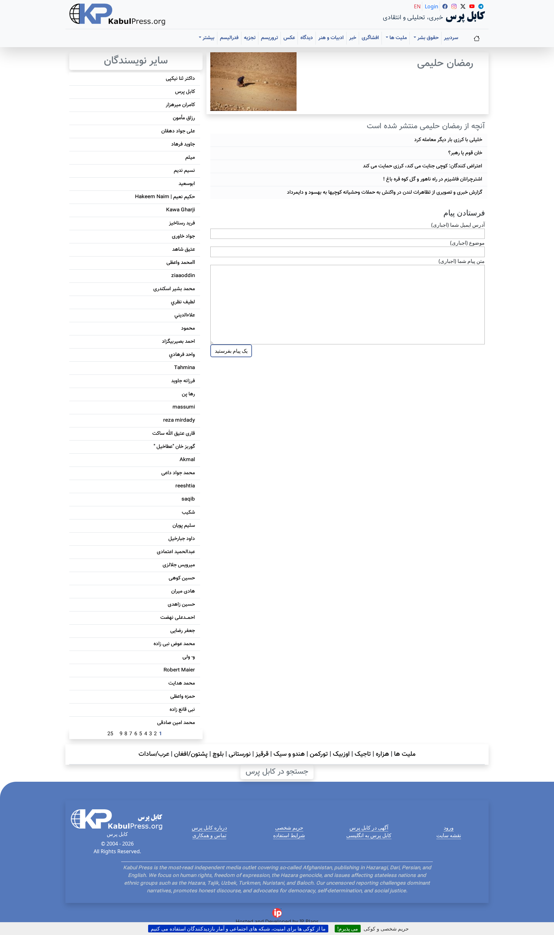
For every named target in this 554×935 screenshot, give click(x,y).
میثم (190, 158)
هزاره (382, 754)
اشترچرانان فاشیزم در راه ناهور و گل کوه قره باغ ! (432, 179)
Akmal (187, 460)
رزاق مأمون (184, 118)
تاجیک (363, 754)
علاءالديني (184, 315)
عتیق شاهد (183, 250)
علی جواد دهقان (178, 131)
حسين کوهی (182, 578)
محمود (188, 328)
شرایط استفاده (289, 835)
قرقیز (262, 754)
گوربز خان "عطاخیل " (174, 447)
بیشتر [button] (207, 38)
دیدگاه (306, 38)
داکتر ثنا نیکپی (180, 79)
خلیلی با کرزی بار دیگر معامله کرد (448, 140)
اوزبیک (341, 754)
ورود (449, 827)
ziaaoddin (183, 276)
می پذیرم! (347, 928)
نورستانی (240, 754)
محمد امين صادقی (176, 723)
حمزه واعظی (182, 697)
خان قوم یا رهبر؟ (465, 153)
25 (110, 734)
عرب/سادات (153, 754)
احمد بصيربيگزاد (178, 342)
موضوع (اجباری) (467, 242)
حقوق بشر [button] (427, 38)
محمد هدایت (181, 683)
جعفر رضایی (182, 631)
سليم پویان (183, 526)
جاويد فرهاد (183, 144)
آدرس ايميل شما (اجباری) (458, 224)
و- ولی (188, 657)
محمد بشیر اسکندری (174, 289)
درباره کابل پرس (209, 827)
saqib (188, 499)
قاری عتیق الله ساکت (173, 434)
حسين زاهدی (181, 605)
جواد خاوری (183, 236)
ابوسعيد (187, 184)
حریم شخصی (289, 827)
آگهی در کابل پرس (368, 827)
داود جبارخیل (181, 539)
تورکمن (319, 754)
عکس (289, 38)
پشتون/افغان (191, 754)
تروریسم (269, 38)
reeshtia (185, 486)
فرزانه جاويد (183, 381)
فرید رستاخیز (182, 223)
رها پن (188, 394)
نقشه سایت (448, 835)
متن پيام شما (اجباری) (462, 261)
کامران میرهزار (180, 105)
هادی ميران (183, 591)
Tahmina (184, 368)
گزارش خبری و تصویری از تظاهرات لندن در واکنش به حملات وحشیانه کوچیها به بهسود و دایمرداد (384, 193)
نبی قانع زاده (182, 710)
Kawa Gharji (180, 210)
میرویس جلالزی (179, 565)
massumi (183, 407)
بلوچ (218, 754)
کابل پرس (185, 92)
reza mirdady (179, 421)
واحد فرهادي (182, 355)
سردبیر (451, 38)
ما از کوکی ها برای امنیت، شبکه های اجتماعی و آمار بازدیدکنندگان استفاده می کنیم (238, 928)
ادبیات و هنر (331, 38)
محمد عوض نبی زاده (174, 644)
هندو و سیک (289, 754)
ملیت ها (405, 754)
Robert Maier (179, 670)
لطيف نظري (183, 302)
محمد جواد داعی (178, 473)
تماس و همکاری (209, 835)
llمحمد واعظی (180, 263)
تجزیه (250, 38)
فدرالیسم (229, 38)
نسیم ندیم (184, 171)
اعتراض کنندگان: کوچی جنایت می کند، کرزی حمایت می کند (422, 166)
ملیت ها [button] (397, 38)
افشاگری (370, 38)
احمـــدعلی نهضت (177, 618)
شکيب (188, 513)
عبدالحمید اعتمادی (176, 552)
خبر (352, 38)
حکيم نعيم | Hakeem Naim (165, 197)
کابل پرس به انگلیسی (368, 835)
